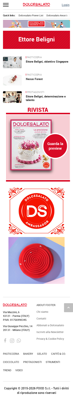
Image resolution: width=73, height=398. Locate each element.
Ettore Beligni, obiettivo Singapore (47, 61)
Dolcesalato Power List (31, 15)
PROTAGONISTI (35, 92)
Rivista (38, 110)
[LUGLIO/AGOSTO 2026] (38, 145)
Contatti (41, 318)
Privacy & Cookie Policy (50, 338)
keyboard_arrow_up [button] (68, 307)
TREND (7, 370)
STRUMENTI (53, 362)
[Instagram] (12, 340)
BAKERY (28, 353)
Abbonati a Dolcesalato (50, 325)
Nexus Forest (34, 79)
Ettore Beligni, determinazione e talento (46, 98)
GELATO (42, 353)
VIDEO (19, 370)
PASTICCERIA (34, 57)
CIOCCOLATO (11, 362)
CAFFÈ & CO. (58, 353)
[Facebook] (5, 340)
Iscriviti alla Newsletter (50, 332)
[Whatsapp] (18, 340)
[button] (6, 5)
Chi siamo (42, 311)
